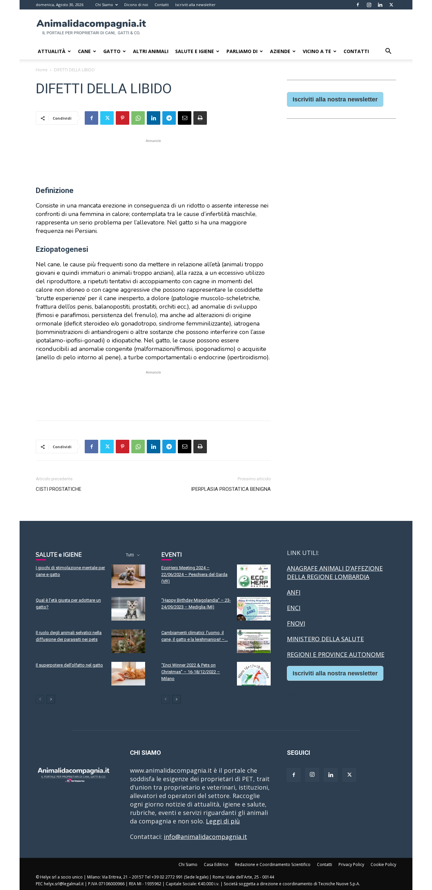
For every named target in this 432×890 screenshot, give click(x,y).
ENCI (293, 608)
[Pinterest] (122, 118)
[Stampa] (200, 118)
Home (42, 70)
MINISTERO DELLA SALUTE (325, 639)
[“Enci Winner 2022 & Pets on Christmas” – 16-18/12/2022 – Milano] (254, 673)
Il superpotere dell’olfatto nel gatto (69, 665)
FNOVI (296, 623)
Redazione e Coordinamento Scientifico (272, 864)
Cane (84, 51)
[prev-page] (40, 699)
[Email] (184, 118)
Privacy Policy (351, 864)
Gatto (111, 51)
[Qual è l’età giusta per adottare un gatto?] (128, 609)
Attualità (51, 51)
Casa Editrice (216, 864)
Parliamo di (242, 51)
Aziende (280, 51)
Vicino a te (317, 51)
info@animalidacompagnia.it (205, 837)
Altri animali (150, 51)
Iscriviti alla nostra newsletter (335, 99)
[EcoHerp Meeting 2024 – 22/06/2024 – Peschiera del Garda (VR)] (254, 576)
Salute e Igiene (194, 51)
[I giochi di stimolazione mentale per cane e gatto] (128, 576)
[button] (388, 51)
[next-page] (51, 699)
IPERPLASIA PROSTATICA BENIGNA (231, 489)
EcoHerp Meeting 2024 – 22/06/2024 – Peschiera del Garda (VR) (194, 574)
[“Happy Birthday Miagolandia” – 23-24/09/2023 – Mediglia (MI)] (254, 609)
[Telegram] (169, 118)
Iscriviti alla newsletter (195, 4)
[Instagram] (369, 4)
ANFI (293, 592)
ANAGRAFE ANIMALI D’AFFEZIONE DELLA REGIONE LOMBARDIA (335, 572)
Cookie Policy (383, 864)
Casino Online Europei (319, 693)
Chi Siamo (104, 4)
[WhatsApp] (138, 118)
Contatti (162, 4)
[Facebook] (358, 4)
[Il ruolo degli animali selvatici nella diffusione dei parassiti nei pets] (128, 641)
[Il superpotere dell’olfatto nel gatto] (128, 673)
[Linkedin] (380, 4)
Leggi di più (223, 821)
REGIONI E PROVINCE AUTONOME (335, 654)
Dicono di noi (136, 4)
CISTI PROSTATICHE (58, 489)
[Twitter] (391, 4)
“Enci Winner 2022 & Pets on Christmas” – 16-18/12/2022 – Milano (190, 672)
